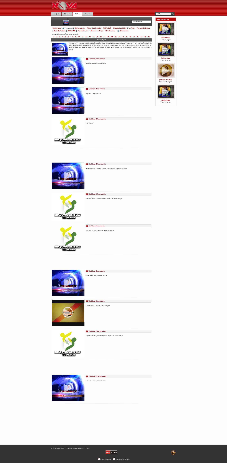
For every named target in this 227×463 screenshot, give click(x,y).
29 (149, 36)
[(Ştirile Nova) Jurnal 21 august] (166, 35)
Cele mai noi (124, 31)
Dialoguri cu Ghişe (119, 28)
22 (123, 36)
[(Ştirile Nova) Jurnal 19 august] (166, 98)
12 (86, 36)
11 (82, 36)
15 (97, 36)
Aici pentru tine (83, 31)
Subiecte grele (80, 28)
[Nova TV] (87, 6)
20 (115, 36)
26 (137, 36)
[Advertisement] (99, 155)
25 (134, 36)
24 (130, 36)
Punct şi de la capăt (94, 28)
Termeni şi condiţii (58, 448)
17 (104, 36)
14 (93, 36)
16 (101, 36)
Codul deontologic (105, 459)
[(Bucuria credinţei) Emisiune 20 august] (166, 77)
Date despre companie (122, 459)
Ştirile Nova (57, 28)
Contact (87, 448)
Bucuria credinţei (97, 31)
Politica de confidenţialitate (74, 448)
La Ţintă (131, 28)
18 (108, 36)
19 (112, 36)
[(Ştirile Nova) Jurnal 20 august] (166, 56)
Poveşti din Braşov (143, 28)
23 (126, 36)
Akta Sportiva (110, 31)
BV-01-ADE (71, 31)
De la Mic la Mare (59, 31)
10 (79, 36)
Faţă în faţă (107, 28)
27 (141, 36)
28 (145, 36)
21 (119, 36)
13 (90, 36)
